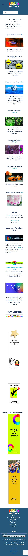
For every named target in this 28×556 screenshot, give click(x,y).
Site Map (13, 522)
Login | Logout (13, 521)
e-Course (10, 300)
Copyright (13, 519)
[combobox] (10, 12)
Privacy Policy (13, 524)
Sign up (20, 247)
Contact (13, 515)
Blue (8, 215)
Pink (21, 192)
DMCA (14, 526)
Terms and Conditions (13, 517)
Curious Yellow (14, 220)
